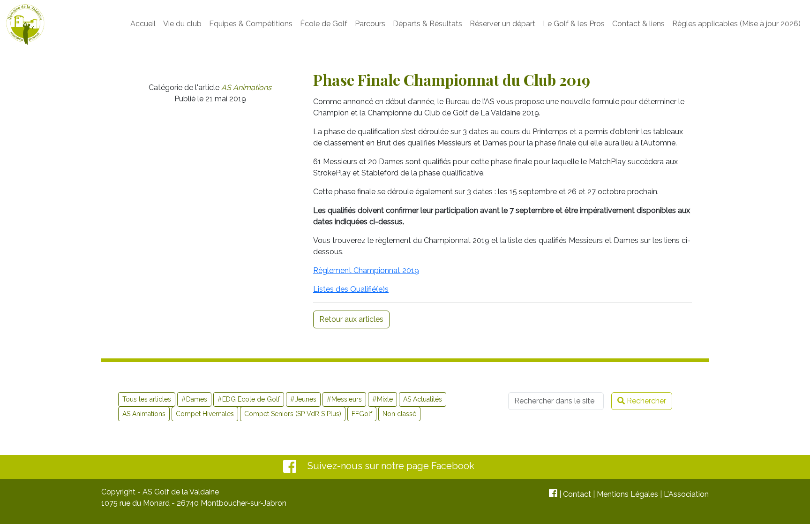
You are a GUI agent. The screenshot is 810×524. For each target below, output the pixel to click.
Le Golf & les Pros (574, 23)
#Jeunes (303, 399)
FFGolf (362, 414)
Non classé (399, 414)
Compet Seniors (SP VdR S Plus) (292, 414)
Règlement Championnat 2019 (366, 270)
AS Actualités (422, 399)
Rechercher (645, 400)
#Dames (194, 399)
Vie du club (182, 23)
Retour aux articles (351, 319)
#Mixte (382, 399)
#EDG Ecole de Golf (249, 399)
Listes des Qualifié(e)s (351, 289)
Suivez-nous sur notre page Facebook (391, 465)
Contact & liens (638, 23)
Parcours (370, 23)
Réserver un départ (502, 23)
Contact (577, 494)
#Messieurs (344, 399)
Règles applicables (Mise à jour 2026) (736, 23)
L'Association (686, 494)
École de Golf (323, 23)
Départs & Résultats (427, 23)
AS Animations (246, 87)
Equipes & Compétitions (250, 23)
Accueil (143, 23)
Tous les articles (146, 399)
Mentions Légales (627, 494)
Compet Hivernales (205, 414)
